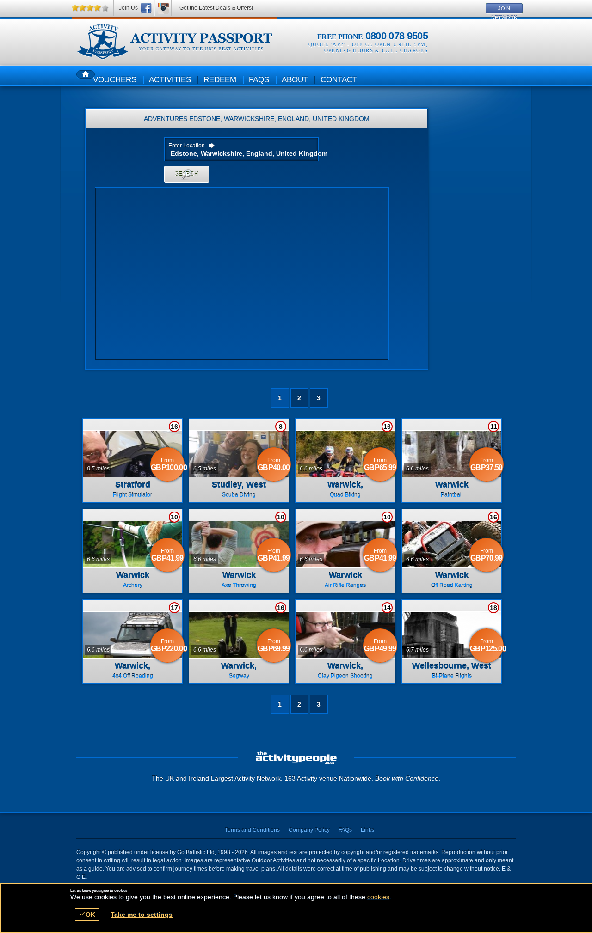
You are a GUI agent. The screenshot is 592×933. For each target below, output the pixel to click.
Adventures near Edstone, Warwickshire (175, 42)
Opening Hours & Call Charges (376, 50)
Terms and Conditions (252, 830)
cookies (378, 897)
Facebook (146, 8)
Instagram (163, 8)
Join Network (504, 9)
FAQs (345, 830)
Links (367, 830)
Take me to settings (142, 914)
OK (87, 914)
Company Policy (309, 830)
